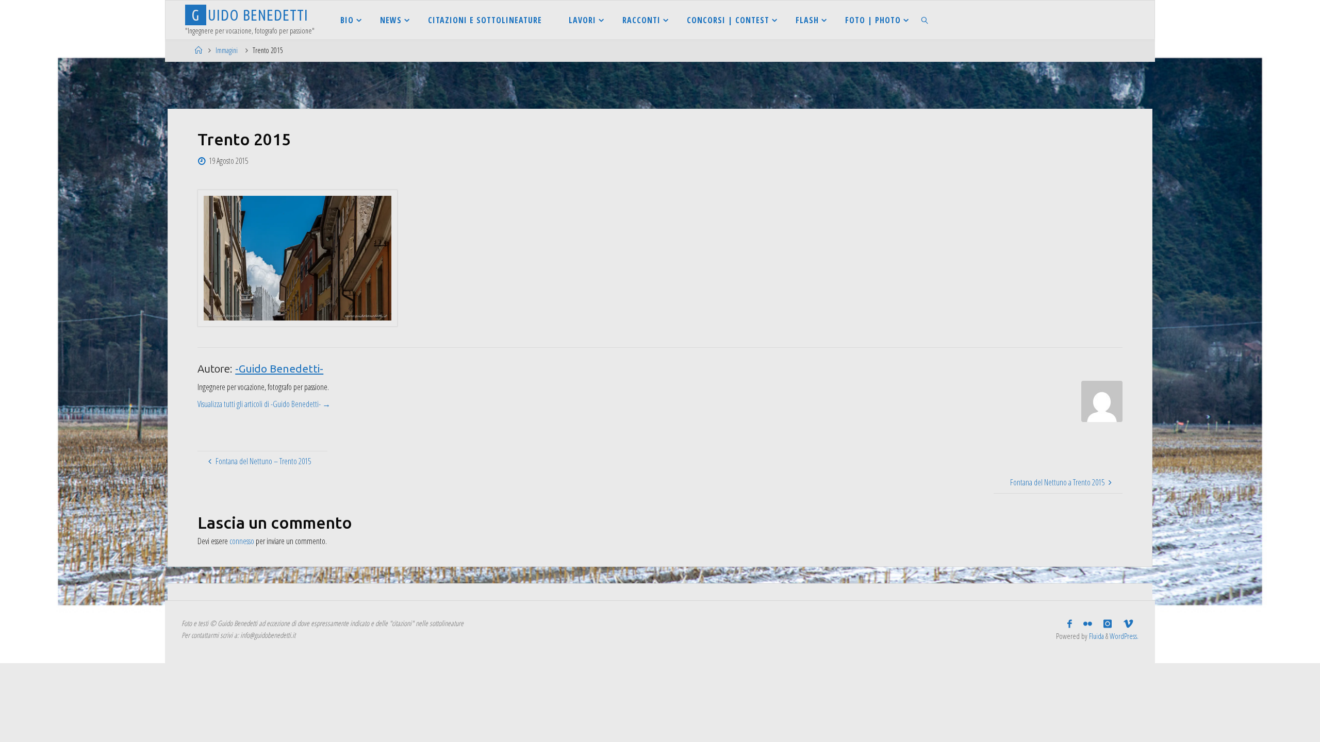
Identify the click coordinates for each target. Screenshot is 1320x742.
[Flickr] (1088, 624)
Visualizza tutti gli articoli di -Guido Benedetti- (264, 404)
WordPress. (1124, 636)
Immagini (227, 50)
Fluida (1095, 636)
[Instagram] (1107, 624)
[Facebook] (1070, 624)
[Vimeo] (1128, 624)
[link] (925, 20)
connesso (241, 541)
